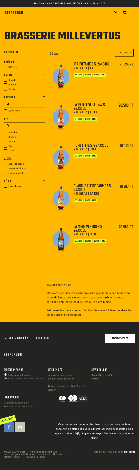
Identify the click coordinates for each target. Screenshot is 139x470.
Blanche (12, 80)
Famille (8, 75)
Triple (11, 150)
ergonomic (129, 452)
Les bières (36, 338)
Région (8, 181)
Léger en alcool (16, 164)
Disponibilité (11, 52)
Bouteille (13, 67)
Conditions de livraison (51, 454)
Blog (46, 338)
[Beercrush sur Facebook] (9, 427)
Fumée (11, 89)
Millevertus (14, 110)
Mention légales (12, 457)
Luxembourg (15, 186)
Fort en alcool (15, 173)
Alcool (8, 158)
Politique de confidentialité (43, 452)
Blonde (12, 84)
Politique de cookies (34, 457)
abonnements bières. (69, 314)
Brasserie (9, 97)
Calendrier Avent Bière (16, 338)
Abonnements (120, 338)
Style (7, 119)
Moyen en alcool (17, 168)
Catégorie (9, 62)
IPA (10, 146)
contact (95, 378)
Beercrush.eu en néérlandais (18, 406)
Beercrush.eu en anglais (16, 402)
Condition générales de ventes (20, 454)
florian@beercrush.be (102, 375)
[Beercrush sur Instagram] (20, 427)
